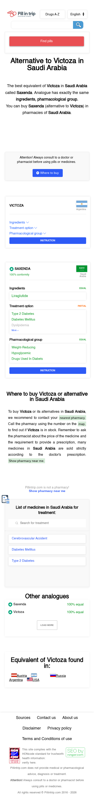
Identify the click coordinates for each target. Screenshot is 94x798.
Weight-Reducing (23, 347)
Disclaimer (32, 728)
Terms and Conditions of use (47, 739)
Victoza (16, 205)
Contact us (46, 718)
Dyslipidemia (20, 325)
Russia (61, 675)
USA (36, 680)
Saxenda (22, 268)
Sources (23, 718)
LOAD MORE (47, 625)
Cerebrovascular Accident (29, 538)
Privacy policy (59, 728)
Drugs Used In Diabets (27, 358)
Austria (22, 675)
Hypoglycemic (21, 353)
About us (70, 718)
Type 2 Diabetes (23, 313)
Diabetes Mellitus (23, 319)
